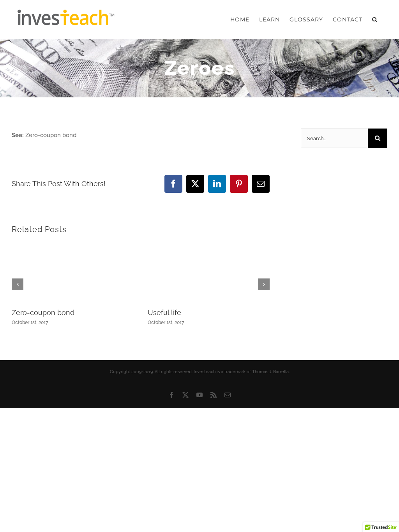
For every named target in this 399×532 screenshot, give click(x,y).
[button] (375, 19)
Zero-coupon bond (43, 312)
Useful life (164, 312)
